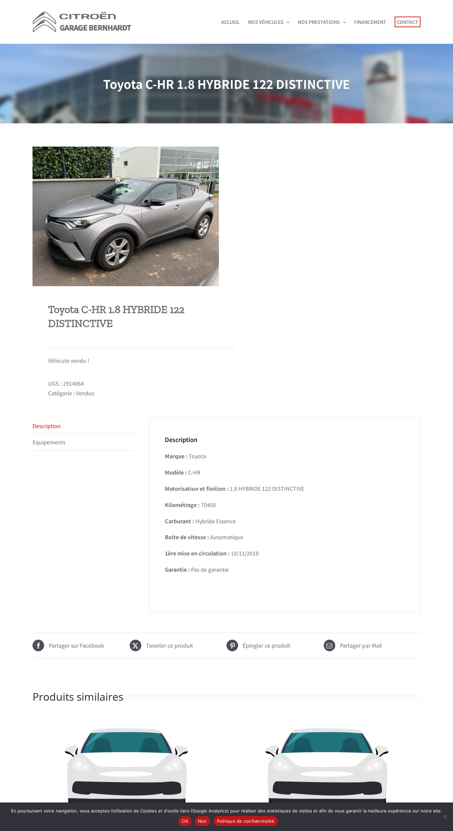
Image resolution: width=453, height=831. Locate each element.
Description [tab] (46, 426)
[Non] (444, 816)
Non (202, 821)
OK (185, 821)
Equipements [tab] (48, 442)
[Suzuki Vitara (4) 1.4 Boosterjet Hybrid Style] (326, 769)
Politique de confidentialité (246, 821)
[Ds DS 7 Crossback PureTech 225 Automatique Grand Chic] (126, 769)
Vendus (85, 393)
